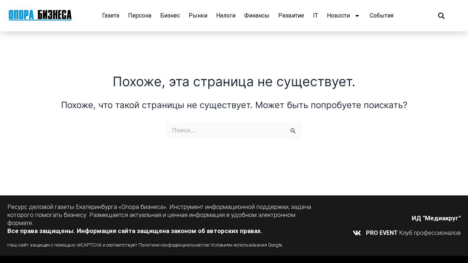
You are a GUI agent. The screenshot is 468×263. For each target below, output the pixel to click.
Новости (338, 15)
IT (315, 15)
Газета (110, 15)
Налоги (225, 15)
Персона (139, 15)
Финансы (256, 15)
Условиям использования (239, 245)
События (381, 15)
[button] (441, 16)
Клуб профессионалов (413, 232)
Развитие (291, 15)
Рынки (198, 15)
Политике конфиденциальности (173, 245)
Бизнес (170, 15)
